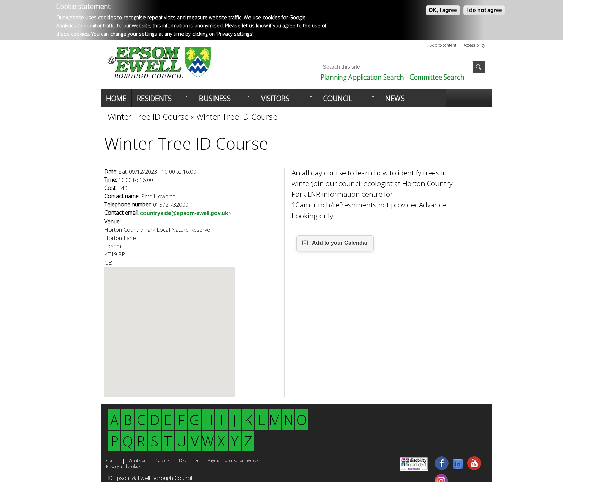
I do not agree (484, 10)
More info (267, 34)
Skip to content (442, 45)
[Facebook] (442, 468)
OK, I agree (443, 10)
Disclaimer (189, 461)
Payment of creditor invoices (233, 461)
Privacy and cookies (123, 466)
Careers (162, 461)
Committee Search (437, 77)
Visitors (272, 100)
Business (212, 100)
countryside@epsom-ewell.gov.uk (186, 213)
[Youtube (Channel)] (474, 468)
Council (335, 100)
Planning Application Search (362, 77)
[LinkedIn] (457, 468)
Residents (152, 100)
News (395, 98)
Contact (113, 461)
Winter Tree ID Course (148, 116)
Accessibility (474, 45)
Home (116, 98)
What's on (138, 461)
